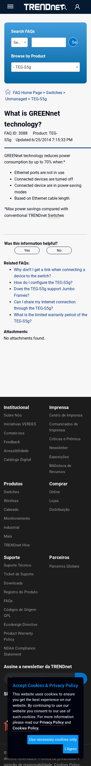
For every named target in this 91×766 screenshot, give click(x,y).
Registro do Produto (21, 592)
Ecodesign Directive (20, 624)
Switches (54, 92)
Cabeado (11, 509)
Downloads (13, 583)
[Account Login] (77, 7)
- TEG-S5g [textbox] (22, 67)
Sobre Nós (13, 415)
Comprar (58, 483)
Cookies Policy (25, 728)
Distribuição (59, 509)
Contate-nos (14, 433)
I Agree (71, 749)
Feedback (12, 442)
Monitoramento (17, 518)
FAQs (8, 601)
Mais (8, 536)
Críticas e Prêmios (65, 439)
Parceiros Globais (64, 566)
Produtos (13, 483)
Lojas (54, 500)
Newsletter (58, 448)
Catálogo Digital (17, 459)
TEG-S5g (39, 99)
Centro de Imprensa (65, 415)
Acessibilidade (16, 451)
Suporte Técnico (17, 565)
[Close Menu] (10, 6)
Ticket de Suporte (19, 574)
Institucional (16, 407)
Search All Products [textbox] (20, 42)
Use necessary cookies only (53, 739)
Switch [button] (54, 215)
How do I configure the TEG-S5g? (43, 282)
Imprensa (59, 407)
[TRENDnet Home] (44, 7)
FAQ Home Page (27, 92)
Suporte (12, 557)
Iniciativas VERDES (20, 424)
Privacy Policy (52, 722)
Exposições (59, 457)
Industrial (11, 527)
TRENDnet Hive (17, 545)
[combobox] (19, 42)
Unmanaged (16, 99)
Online (54, 492)
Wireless (11, 500)
